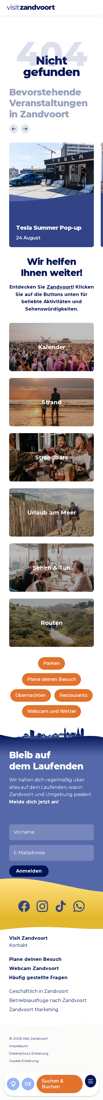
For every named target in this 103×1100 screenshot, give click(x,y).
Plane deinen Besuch (51, 679)
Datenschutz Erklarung (28, 1053)
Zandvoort (60, 287)
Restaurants (73, 695)
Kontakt (18, 945)
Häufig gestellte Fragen (38, 977)
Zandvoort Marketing (33, 1009)
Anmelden (29, 871)
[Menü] (90, 1081)
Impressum (18, 1046)
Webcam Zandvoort (34, 968)
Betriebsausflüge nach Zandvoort (48, 1000)
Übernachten (30, 695)
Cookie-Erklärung (24, 1061)
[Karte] (13, 1084)
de (28, 1084)
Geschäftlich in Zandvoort (38, 991)
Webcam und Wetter (51, 711)
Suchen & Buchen (53, 1083)
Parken (51, 663)
